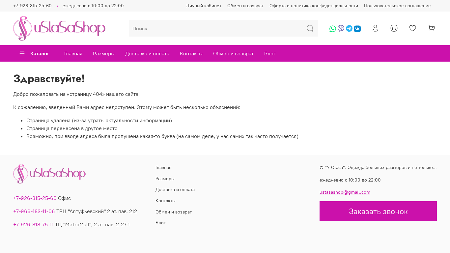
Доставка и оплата (147, 53)
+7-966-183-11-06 (34, 211)
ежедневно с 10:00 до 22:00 (93, 6)
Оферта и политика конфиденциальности (313, 6)
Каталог (39, 53)
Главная (73, 53)
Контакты (191, 53)
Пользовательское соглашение (397, 6)
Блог (270, 53)
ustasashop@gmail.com (345, 192)
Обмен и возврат (245, 6)
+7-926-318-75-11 (33, 224)
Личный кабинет (203, 6)
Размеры (104, 53)
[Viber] (341, 31)
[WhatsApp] (332, 31)
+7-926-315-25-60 (32, 6)
